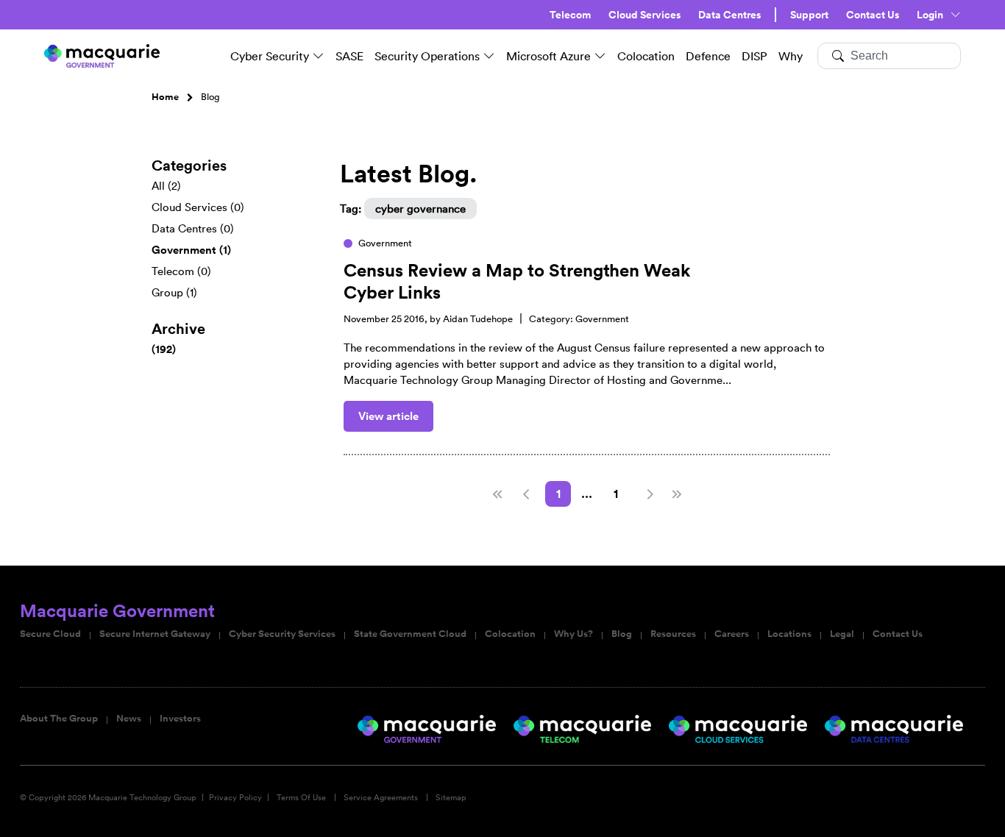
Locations (789, 634)
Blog (621, 634)
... (586, 494)
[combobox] (889, 56)
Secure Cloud (50, 634)
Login (930, 14)
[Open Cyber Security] (318, 56)
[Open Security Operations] (489, 56)
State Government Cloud (410, 634)
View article (388, 416)
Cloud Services (644, 14)
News (128, 718)
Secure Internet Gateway (154, 634)
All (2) (166, 186)
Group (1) (174, 292)
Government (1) (191, 249)
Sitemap (451, 797)
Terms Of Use (301, 797)
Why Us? (573, 634)
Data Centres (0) (193, 228)
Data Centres (729, 14)
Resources (673, 634)
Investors (180, 718)
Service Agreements (381, 797)
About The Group (59, 718)
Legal (842, 634)
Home (165, 97)
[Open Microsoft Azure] (600, 56)
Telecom (570, 14)
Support (809, 14)
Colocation (510, 634)
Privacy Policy (235, 797)
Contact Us (872, 14)
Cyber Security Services (282, 634)
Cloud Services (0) (198, 207)
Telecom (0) (181, 271)
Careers (731, 634)
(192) (164, 349)
